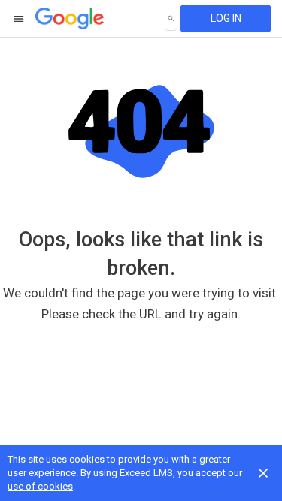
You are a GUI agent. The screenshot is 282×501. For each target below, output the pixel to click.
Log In (226, 18)
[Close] (263, 473)
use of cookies (40, 486)
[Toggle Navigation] (20, 19)
